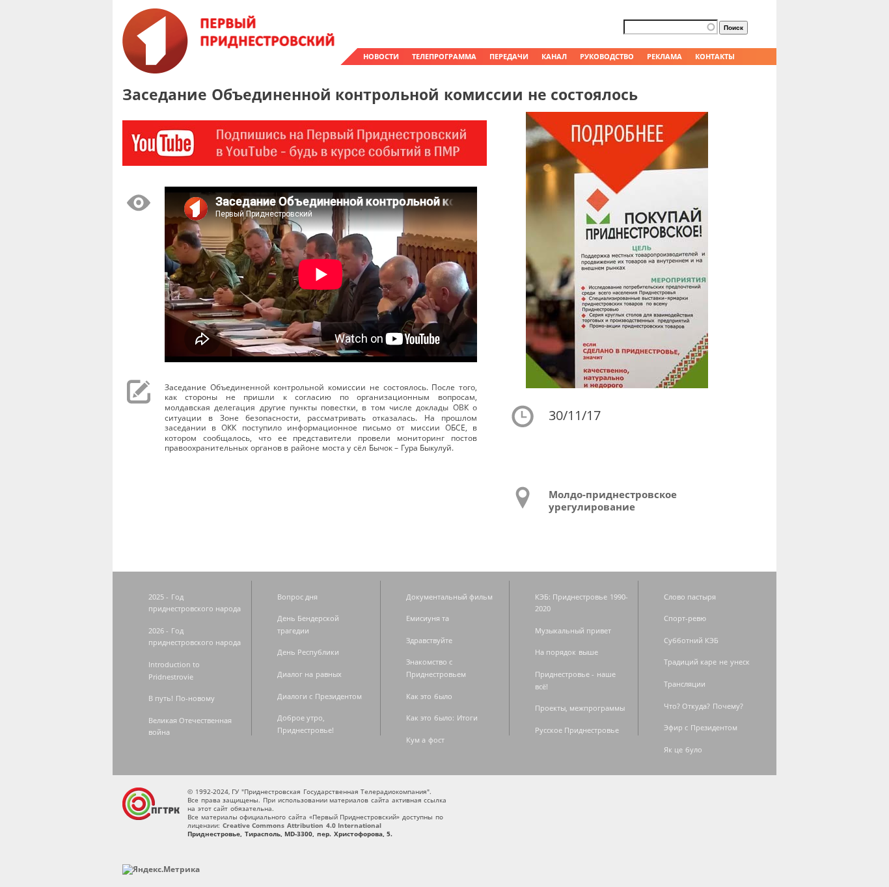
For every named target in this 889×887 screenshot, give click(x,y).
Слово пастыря (690, 597)
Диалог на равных (309, 674)
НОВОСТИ (381, 56)
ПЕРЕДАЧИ (508, 56)
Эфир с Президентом (700, 727)
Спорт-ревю (685, 618)
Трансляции (684, 684)
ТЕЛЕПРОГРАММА (444, 56)
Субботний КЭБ (691, 640)
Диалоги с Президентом (319, 696)
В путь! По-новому (181, 698)
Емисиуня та (428, 618)
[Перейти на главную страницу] (229, 70)
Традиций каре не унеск (707, 662)
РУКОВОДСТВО (607, 56)
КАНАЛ (554, 56)
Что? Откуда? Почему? (703, 706)
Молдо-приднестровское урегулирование (613, 501)
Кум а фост (425, 740)
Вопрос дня (297, 597)
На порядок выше (566, 652)
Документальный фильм (449, 597)
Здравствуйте (429, 640)
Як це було (683, 749)
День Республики (308, 652)
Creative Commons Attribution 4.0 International (302, 825)
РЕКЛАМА (664, 56)
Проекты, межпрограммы (580, 708)
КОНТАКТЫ (715, 56)
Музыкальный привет (573, 630)
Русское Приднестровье (577, 730)
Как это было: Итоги (442, 717)
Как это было (429, 696)
